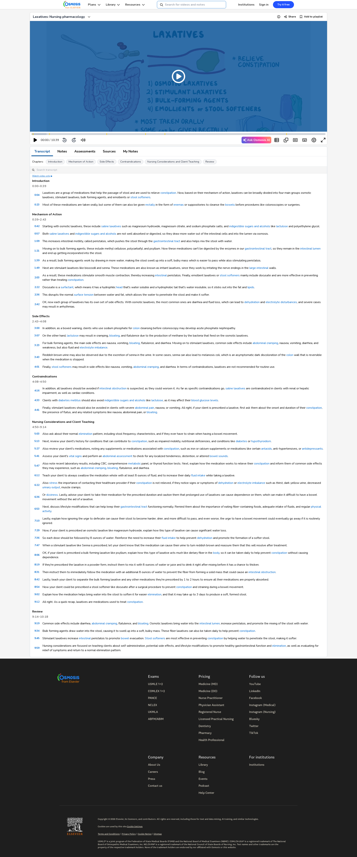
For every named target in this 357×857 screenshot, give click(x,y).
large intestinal (258, 268)
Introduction (55, 161)
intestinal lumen (310, 249)
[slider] (98, 140)
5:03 (36, 433)
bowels (230, 205)
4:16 (36, 390)
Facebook (255, 698)
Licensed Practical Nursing (216, 719)
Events (203, 779)
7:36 (36, 538)
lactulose (282, 226)
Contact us (155, 785)
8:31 (36, 572)
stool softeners (140, 197)
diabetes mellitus (69, 400)
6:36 (36, 497)
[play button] (35, 140)
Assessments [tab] (84, 151)
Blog (202, 772)
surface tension (84, 295)
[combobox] (191, 4)
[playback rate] (314, 140)
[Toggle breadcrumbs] (89, 16)
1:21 (36, 251)
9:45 (36, 638)
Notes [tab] (62, 151)
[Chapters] (277, 140)
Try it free (283, 4)
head (119, 287)
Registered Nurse (210, 712)
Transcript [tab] (42, 151)
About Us (154, 764)
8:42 (36, 579)
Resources (132, 5)
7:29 (36, 530)
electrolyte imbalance (93, 347)
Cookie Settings (135, 826)
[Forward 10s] (74, 140)
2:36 (36, 294)
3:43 (36, 357)
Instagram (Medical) (262, 705)
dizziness (52, 495)
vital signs (75, 456)
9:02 (36, 594)
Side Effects (107, 161)
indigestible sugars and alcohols (249, 226)
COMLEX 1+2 (156, 691)
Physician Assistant (211, 705)
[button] (178, 76)
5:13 (36, 441)
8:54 (36, 587)
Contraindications (130, 161)
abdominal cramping (265, 343)
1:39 (36, 260)
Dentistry (205, 726)
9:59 (36, 648)
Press (151, 779)
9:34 (36, 631)
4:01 (36, 367)
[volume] (83, 140)
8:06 (36, 555)
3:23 (36, 345)
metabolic (134, 464)
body (216, 553)
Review (209, 161)
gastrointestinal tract (166, 241)
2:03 (36, 277)
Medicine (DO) (208, 691)
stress (53, 483)
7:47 (36, 545)
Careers (153, 772)
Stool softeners (155, 638)
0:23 (36, 204)
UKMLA (153, 712)
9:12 (36, 602)
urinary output (51, 487)
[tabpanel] (178, 406)
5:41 (36, 456)
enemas (178, 205)
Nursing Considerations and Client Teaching (173, 161)
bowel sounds (219, 456)
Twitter (253, 726)
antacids (266, 449)
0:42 (36, 226)
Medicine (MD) (208, 684)
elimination (85, 434)
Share (292, 16)
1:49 (36, 268)
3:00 (36, 328)
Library (110, 5)
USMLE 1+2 (155, 684)
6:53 (36, 509)
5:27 (36, 448)
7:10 (36, 520)
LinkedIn (254, 691)
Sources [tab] (109, 151)
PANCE (152, 698)
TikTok (253, 733)
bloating (114, 336)
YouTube (255, 684)
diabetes (241, 441)
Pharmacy (205, 733)
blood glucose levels (204, 400)
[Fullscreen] (323, 140)
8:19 (36, 564)
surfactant (67, 287)
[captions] (295, 140)
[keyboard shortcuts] (304, 140)
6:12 (36, 475)
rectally (150, 205)
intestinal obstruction (112, 388)
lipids (250, 287)
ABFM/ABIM (156, 719)
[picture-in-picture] (286, 140)
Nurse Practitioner (211, 698)
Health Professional (211, 740)
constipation (168, 193)
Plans (92, 5)
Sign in (263, 5)
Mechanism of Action (81, 161)
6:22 (36, 485)
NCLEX (152, 705)
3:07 (36, 335)
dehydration (252, 302)
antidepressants (312, 449)
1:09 (36, 241)
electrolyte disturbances (281, 302)
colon (136, 328)
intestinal (161, 275)
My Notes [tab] (130, 151)
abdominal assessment (117, 456)
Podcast (204, 785)
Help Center (206, 793)
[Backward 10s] (64, 140)
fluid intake (198, 475)
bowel (125, 638)
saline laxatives (111, 226)
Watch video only (41, 175)
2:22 (36, 287)
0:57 (36, 233)
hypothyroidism (261, 441)
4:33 (36, 400)
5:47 (36, 465)
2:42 (36, 304)
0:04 (36, 195)
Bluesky (254, 719)
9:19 (36, 623)
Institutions (246, 5)
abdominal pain (144, 408)
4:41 (36, 410)
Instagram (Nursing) (262, 712)
